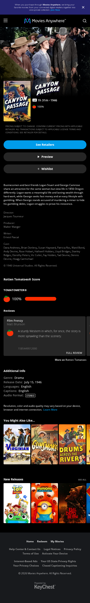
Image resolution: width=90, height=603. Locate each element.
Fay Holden (49, 255)
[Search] (85, 20)
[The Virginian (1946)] (17, 444)
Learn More (50, 409)
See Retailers (45, 145)
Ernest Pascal (11, 237)
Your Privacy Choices (26, 565)
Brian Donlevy (29, 247)
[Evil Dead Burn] (72, 503)
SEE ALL (82, 479)
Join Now (55, 9)
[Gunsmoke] (44, 444)
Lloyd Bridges (63, 251)
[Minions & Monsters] (44, 503)
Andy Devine (11, 251)
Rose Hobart (26, 251)
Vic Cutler (36, 255)
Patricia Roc (63, 247)
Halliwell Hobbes (44, 251)
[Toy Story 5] (17, 503)
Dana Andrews (12, 247)
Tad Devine (63, 255)
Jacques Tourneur (14, 216)
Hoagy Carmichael (23, 259)
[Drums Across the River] (72, 444)
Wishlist (47, 169)
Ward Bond (78, 247)
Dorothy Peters (21, 255)
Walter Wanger (12, 227)
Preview (47, 157)
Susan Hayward (47, 247)
